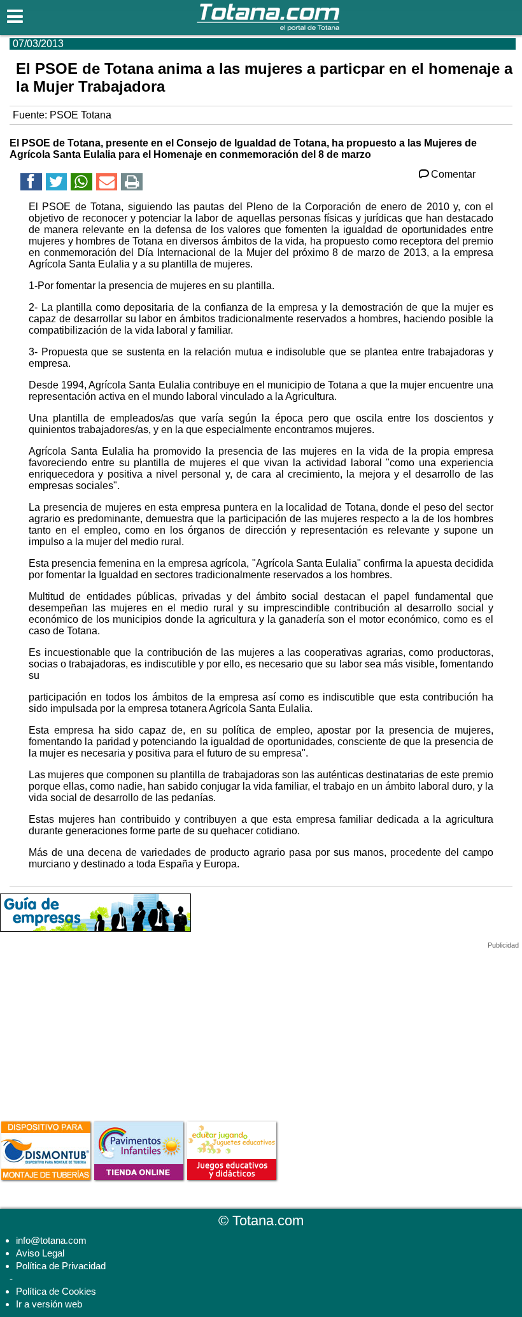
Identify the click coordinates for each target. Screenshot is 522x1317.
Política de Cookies (56, 1291)
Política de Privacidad (61, 1265)
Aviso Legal (40, 1253)
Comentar (453, 174)
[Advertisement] (95, 1029)
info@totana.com (51, 1240)
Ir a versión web (49, 1304)
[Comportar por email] (107, 183)
